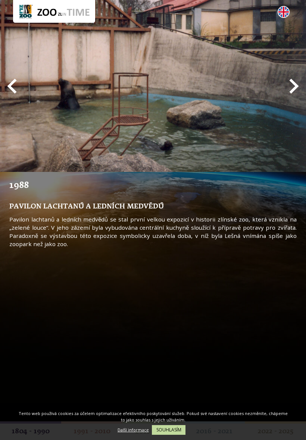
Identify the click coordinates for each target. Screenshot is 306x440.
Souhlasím (168, 430)
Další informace (133, 430)
